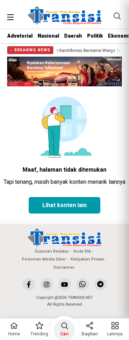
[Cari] (117, 16)
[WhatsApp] (82, 284)
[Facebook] (29, 284)
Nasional (48, 36)
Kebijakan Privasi (87, 259)
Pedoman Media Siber (44, 259)
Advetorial (20, 36)
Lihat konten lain (64, 205)
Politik (95, 36)
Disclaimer (64, 267)
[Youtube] (64, 284)
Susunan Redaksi (51, 251)
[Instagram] (46, 284)
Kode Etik (82, 251)
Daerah (73, 36)
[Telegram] (100, 284)
